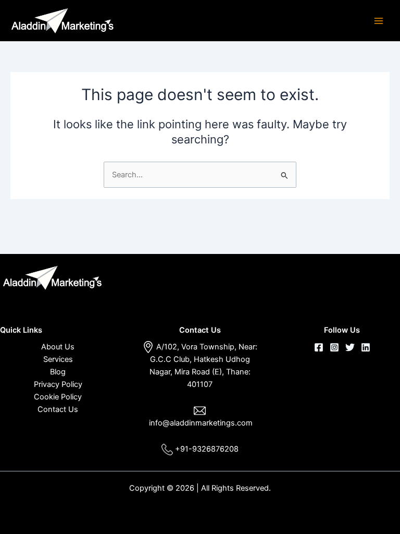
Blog (58, 372)
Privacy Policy (58, 384)
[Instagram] (334, 347)
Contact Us (58, 409)
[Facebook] (318, 347)
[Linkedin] (365, 347)
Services (58, 359)
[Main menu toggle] (379, 21)
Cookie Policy (58, 397)
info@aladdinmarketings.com (201, 423)
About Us (57, 346)
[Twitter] (350, 347)
